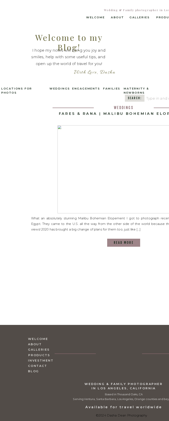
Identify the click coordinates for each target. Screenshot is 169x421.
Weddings (124, 108)
